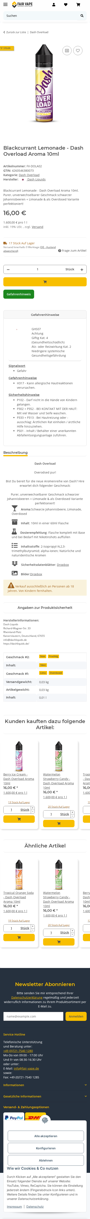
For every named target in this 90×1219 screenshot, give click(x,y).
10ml (43, 665)
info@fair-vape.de (26, 1068)
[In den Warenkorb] (45, 281)
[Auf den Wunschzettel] (77, 50)
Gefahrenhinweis (19, 294)
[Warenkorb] (78, 4)
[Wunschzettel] (66, 4)
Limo (43, 672)
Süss (42, 656)
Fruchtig (53, 656)
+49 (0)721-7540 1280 (18, 1051)
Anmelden (76, 1016)
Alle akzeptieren (45, 1136)
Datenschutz (35, 1206)
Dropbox (63, 565)
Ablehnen (46, 1160)
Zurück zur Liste (16, 32)
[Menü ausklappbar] (5, 2)
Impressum (14, 1206)
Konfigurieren (46, 1148)
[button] (54, 4)
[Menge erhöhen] (81, 269)
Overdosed (56, 672)
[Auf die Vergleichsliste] (67, 50)
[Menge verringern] (8, 269)
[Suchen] (82, 15)
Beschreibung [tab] (15, 453)
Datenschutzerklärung (26, 997)
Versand (37, 227)
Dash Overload (29, 175)
